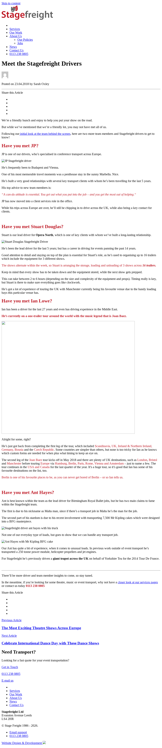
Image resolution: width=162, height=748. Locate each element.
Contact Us (16, 50)
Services (14, 29)
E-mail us (7, 680)
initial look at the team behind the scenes (44, 133)
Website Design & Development (22, 743)
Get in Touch (10, 667)
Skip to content (11, 3)
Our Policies (25, 39)
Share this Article (12, 92)
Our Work (15, 32)
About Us (15, 36)
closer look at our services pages (138, 582)
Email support (18, 732)
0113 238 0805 (18, 54)
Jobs (20, 43)
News (13, 46)
